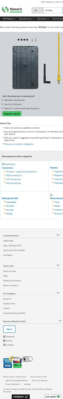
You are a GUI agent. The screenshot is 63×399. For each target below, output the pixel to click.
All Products (8, 18)
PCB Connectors (14, 175)
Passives (54, 167)
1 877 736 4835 (14, 250)
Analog (9, 213)
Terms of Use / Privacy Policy (14, 376)
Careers (6, 308)
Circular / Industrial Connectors (21, 171)
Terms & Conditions (40, 380)
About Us (7, 299)
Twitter (4, 340)
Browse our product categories (18, 144)
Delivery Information (12, 281)
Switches (58, 209)
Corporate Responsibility (14, 313)
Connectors (7, 167)
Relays (57, 205)
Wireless (10, 205)
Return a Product (10, 285)
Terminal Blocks (13, 183)
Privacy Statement (12, 384)
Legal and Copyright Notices (16, 380)
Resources (42, 18)
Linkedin (4, 345)
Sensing (9, 209)
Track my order (9, 271)
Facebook (4, 336)
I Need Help (8, 241)
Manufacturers (25, 18)
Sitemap (27, 384)
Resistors (58, 175)
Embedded (11, 202)
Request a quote (11, 113)
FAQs (5, 276)
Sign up (9, 329)
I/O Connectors (13, 179)
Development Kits (10, 198)
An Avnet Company (10, 389)
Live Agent (50, 396)
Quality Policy (9, 304)
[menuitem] (8, 19)
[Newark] (16, 9)
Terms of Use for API (38, 376)
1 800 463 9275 (12, 246)
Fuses (56, 202)
